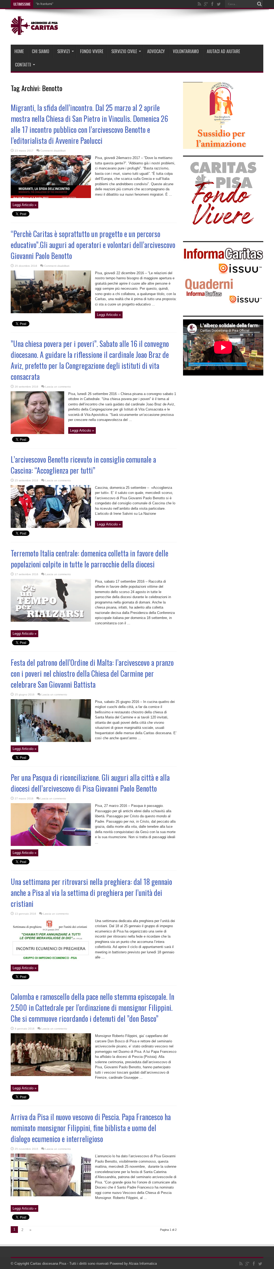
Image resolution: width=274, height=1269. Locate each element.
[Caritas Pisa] (35, 31)
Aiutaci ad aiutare (223, 51)
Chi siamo (40, 51)
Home (19, 51)
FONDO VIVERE (91, 51)
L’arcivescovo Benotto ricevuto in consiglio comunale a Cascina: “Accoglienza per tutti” (83, 465)
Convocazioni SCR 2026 (54, 4)
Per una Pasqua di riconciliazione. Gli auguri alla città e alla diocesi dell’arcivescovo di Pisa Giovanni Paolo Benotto (90, 783)
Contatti (23, 64)
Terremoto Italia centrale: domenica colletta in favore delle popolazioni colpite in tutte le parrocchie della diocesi (89, 559)
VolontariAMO (186, 51)
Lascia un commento (58, 386)
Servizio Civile (124, 51)
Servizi (63, 51)
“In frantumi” (44, 4)
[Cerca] (259, 4)
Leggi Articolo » (24, 205)
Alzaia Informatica (143, 1264)
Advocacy (156, 51)
